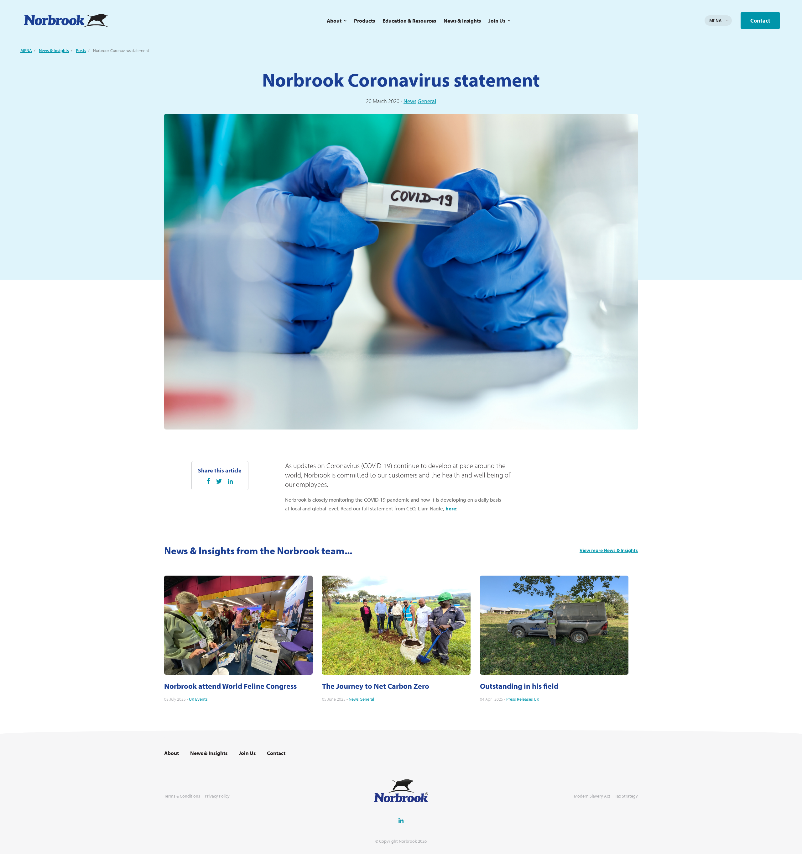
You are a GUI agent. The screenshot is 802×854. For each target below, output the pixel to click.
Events (201, 699)
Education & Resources (409, 20)
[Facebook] (208, 481)
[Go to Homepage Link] (66, 20)
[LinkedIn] (230, 481)
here (450, 508)
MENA (26, 50)
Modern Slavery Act (592, 796)
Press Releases (519, 699)
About (334, 20)
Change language (727, 20)
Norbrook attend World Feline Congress (230, 686)
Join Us (496, 20)
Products (364, 20)
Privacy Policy (217, 796)
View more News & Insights (609, 550)
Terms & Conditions (182, 796)
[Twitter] (219, 481)
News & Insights (462, 20)
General (427, 101)
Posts (81, 50)
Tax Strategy (626, 796)
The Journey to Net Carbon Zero (375, 686)
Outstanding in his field (519, 686)
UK (191, 699)
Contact (760, 20)
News (410, 101)
